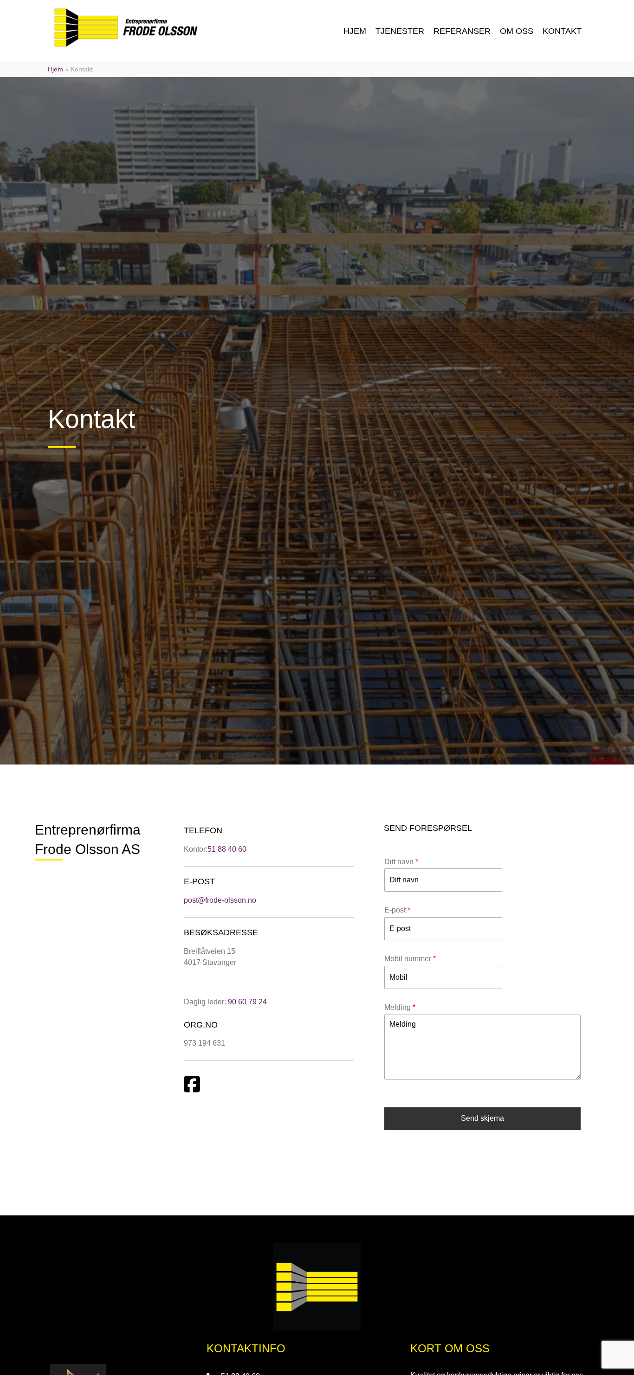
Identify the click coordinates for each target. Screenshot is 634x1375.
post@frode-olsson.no (220, 900)
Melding (399, 1007)
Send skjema (482, 1118)
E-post (397, 910)
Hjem (55, 69)
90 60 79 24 (247, 1002)
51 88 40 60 (226, 849)
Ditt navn (401, 862)
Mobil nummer (410, 959)
